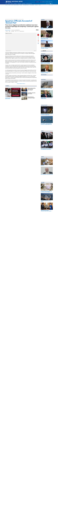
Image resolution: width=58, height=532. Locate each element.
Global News (19, 3)
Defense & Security (29, 3)
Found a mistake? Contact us (21, 83)
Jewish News (24, 3)
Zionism (7, 31)
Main (6, 3)
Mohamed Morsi (21, 31)
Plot (17, 31)
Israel (16, 31)
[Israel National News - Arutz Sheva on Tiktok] (52, 3)
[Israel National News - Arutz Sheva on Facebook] (48, 3)
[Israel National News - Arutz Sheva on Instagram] (49, 3)
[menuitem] (6, 3)
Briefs (12, 3)
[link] (13, 94)
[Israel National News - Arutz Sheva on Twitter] (46, 3)
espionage (12, 31)
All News (9, 3)
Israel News (15, 3)
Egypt (9, 31)
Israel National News (7, 19)
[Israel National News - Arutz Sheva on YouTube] (50, 3)
